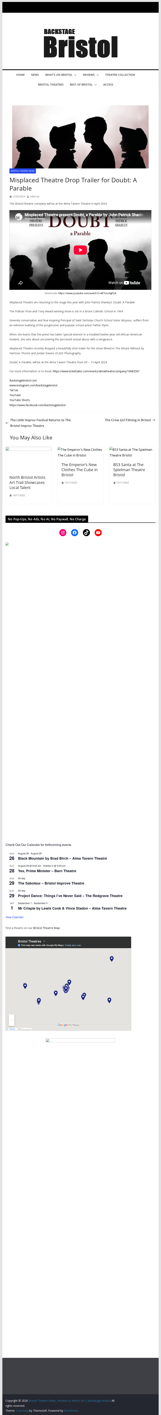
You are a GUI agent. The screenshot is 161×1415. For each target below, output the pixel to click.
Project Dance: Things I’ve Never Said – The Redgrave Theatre (70, 895)
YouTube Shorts (19, 400)
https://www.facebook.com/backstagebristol (37, 405)
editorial (34, 196)
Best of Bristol (81, 84)
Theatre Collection (120, 75)
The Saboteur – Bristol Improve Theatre (51, 883)
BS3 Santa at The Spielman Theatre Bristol (129, 469)
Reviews (89, 75)
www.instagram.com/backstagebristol (33, 385)
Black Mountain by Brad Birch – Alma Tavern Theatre (62, 858)
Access (108, 84)
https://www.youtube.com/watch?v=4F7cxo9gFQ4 (87, 293)
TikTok (13, 390)
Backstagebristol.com (23, 380)
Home (20, 75)
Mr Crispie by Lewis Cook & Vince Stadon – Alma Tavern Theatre (72, 908)
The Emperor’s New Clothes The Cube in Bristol (79, 469)
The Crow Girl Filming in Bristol (128, 420)
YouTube (15, 395)
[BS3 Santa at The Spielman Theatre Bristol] (132, 449)
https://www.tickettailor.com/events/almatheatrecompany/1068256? (96, 371)
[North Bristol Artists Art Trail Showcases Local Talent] (28, 449)
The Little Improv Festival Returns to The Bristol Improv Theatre (40, 423)
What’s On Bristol (58, 75)
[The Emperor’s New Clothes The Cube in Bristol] (80, 449)
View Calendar (14, 917)
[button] (74, 75)
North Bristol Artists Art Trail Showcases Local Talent (27, 482)
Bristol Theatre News (22, 171)
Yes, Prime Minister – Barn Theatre (47, 870)
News (35, 75)
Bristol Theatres (51, 84)
